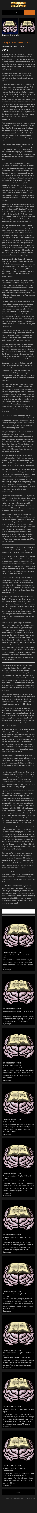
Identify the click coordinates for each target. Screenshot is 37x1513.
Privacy (27, 1498)
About (33, 1498)
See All (18, 1492)
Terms (21, 1498)
